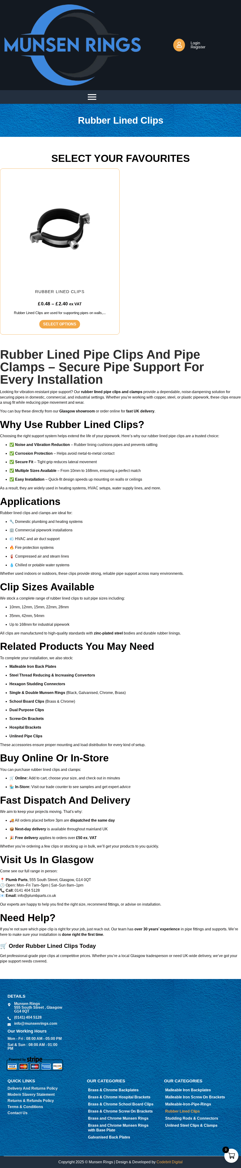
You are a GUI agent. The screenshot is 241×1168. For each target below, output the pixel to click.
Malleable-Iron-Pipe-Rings (188, 1104)
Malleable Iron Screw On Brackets (195, 1097)
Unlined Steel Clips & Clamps (191, 1125)
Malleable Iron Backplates (188, 1090)
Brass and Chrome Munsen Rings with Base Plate (118, 1127)
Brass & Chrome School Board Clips (120, 1104)
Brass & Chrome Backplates (113, 1090)
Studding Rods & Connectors (191, 1118)
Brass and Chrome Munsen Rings (118, 1118)
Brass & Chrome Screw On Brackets (120, 1111)
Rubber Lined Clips (182, 1111)
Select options (59, 324)
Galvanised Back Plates (109, 1137)
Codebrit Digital (170, 1162)
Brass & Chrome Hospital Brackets (119, 1097)
